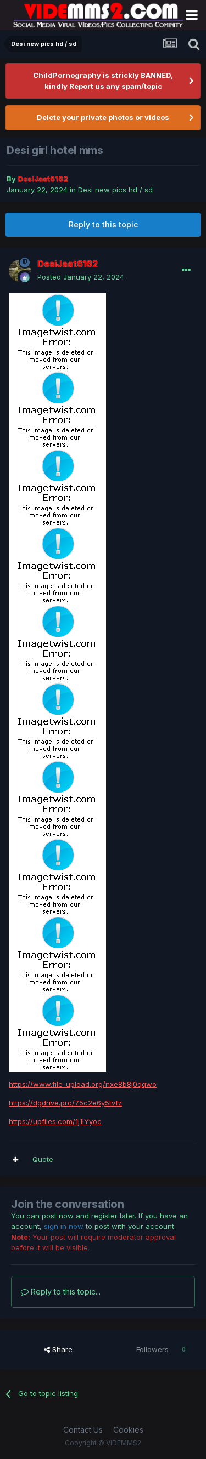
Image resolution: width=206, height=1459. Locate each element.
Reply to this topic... (65, 1291)
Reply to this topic (103, 224)
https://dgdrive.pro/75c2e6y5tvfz (65, 1102)
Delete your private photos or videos (103, 117)
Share (61, 1349)
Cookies (128, 1429)
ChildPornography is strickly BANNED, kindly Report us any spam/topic (103, 80)
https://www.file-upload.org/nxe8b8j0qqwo (83, 1084)
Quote (42, 1159)
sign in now (63, 1226)
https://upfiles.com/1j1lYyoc (55, 1121)
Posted (80, 276)
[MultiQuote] (15, 1159)
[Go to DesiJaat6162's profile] (20, 271)
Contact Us (83, 1429)
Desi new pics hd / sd (115, 189)
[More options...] (186, 270)
